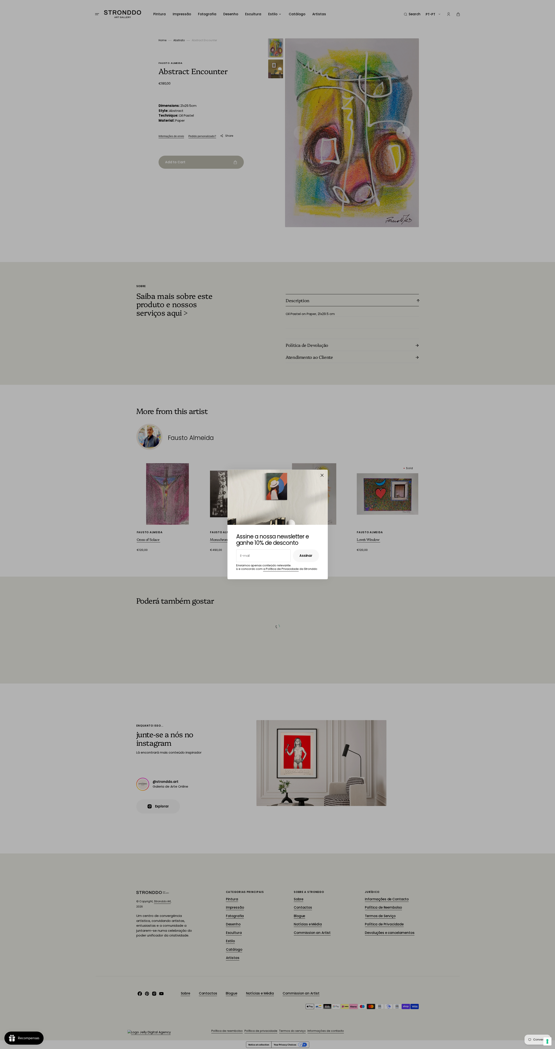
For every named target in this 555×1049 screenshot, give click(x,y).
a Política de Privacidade (281, 569)
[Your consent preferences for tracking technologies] (547, 1041)
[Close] (322, 475)
